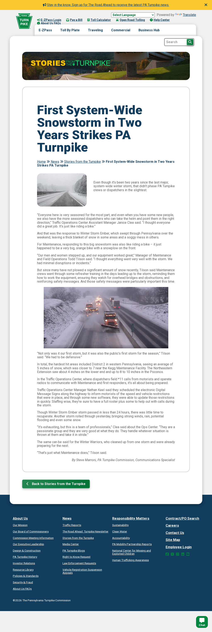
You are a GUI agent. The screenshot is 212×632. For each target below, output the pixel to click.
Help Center (162, 20)
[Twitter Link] (172, 554)
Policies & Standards (26, 575)
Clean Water (119, 531)
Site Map (173, 540)
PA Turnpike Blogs (74, 550)
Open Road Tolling (132, 20)
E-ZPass (45, 30)
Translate (189, 15)
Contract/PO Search (182, 518)
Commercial (120, 30)
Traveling (95, 30)
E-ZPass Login (51, 20)
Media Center (71, 544)
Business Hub (149, 30)
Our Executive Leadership (28, 544)
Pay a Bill (76, 20)
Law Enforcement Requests (79, 563)
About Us (20, 518)
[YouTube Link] (187, 554)
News (55, 162)
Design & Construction (27, 550)
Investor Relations (24, 563)
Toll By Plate (70, 30)
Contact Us (175, 533)
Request (76, 556)
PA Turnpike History (25, 556)
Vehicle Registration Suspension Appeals (82, 571)
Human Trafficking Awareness (130, 560)
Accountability (121, 538)
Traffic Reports (72, 525)
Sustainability (120, 525)
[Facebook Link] (167, 554)
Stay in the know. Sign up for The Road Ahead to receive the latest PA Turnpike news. (108, 5)
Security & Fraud (23, 582)
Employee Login (179, 547)
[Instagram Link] (177, 554)
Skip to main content (53, 15)
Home (41, 162)
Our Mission (20, 525)
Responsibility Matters (130, 518)
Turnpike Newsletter (85, 531)
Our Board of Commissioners (31, 531)
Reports (132, 544)
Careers (172, 525)
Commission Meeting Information (33, 538)
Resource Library (23, 569)
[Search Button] (190, 42)
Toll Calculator (100, 20)
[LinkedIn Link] (182, 554)
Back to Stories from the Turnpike (58, 484)
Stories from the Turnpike (82, 162)
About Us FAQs (51, 23)
